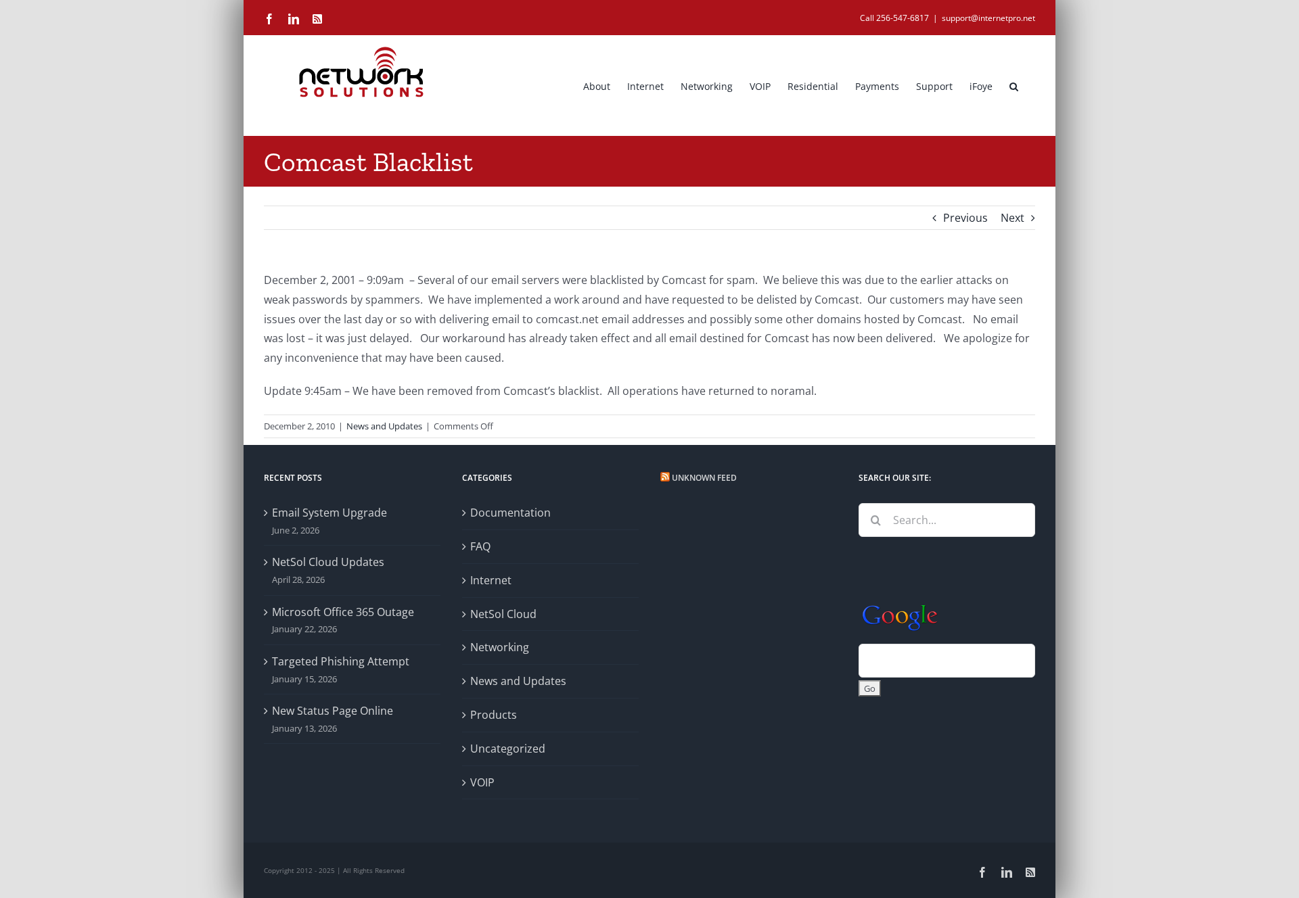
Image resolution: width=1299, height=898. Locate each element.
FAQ (480, 546)
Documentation (510, 512)
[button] (1013, 85)
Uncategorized (507, 748)
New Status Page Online (332, 710)
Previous (965, 217)
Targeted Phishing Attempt (340, 661)
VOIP (482, 782)
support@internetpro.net (988, 18)
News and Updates (384, 426)
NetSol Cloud (503, 614)
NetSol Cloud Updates (328, 561)
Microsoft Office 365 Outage (343, 612)
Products (493, 714)
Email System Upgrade (329, 512)
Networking (499, 647)
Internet (490, 580)
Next (1012, 217)
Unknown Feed (704, 477)
